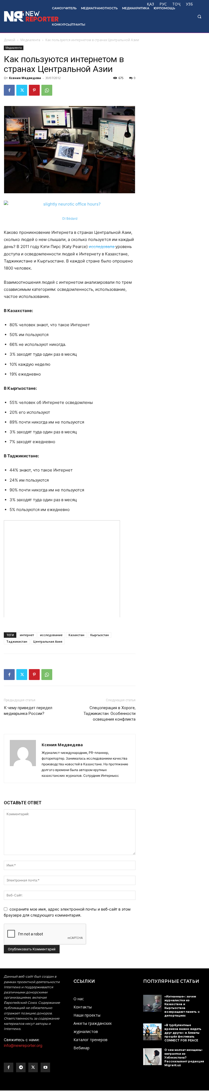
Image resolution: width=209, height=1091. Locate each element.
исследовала (102, 246)
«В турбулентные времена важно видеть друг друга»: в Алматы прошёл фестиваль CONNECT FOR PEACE (182, 1032)
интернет (27, 635)
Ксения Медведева (25, 78)
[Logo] (24, 16)
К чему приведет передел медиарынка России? (28, 710)
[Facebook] (9, 90)
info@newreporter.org (23, 1045)
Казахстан (76, 635)
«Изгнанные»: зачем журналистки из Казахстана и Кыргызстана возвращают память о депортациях (182, 1006)
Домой (9, 40)
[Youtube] (45, 1067)
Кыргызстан (99, 635)
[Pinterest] (34, 90)
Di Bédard (69, 218)
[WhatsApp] (46, 90)
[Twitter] (21, 90)
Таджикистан (16, 641)
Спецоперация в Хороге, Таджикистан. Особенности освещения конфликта (110, 713)
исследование (51, 635)
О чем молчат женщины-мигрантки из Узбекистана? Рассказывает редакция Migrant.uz (184, 1057)
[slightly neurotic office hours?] (70, 204)
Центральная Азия (47, 641)
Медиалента (30, 40)
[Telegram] (21, 1067)
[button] (199, 16)
